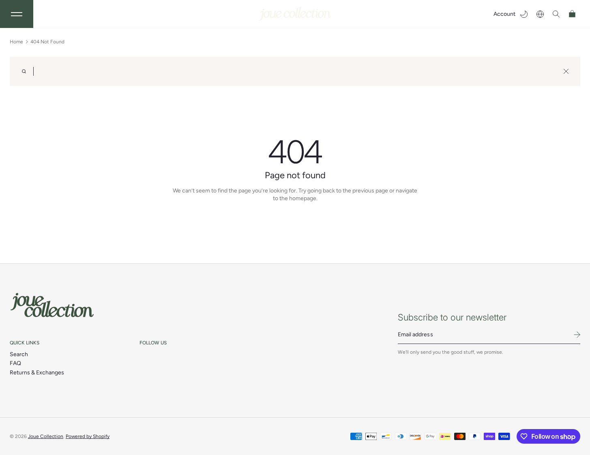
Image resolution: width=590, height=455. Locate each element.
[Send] (577, 334)
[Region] (540, 14)
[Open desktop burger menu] (16, 14)
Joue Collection (45, 436)
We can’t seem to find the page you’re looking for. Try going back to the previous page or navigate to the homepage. (295, 194)
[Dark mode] (524, 14)
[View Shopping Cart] (572, 14)
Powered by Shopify (87, 436)
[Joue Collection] (52, 305)
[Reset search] (566, 71)
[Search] (23, 71)
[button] (556, 14)
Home (16, 42)
